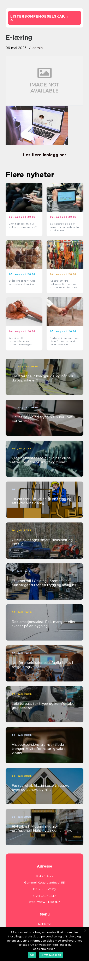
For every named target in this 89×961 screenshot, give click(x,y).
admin (37, 48)
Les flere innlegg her (44, 154)
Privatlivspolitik (51, 954)
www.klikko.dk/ (48, 902)
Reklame (44, 924)
